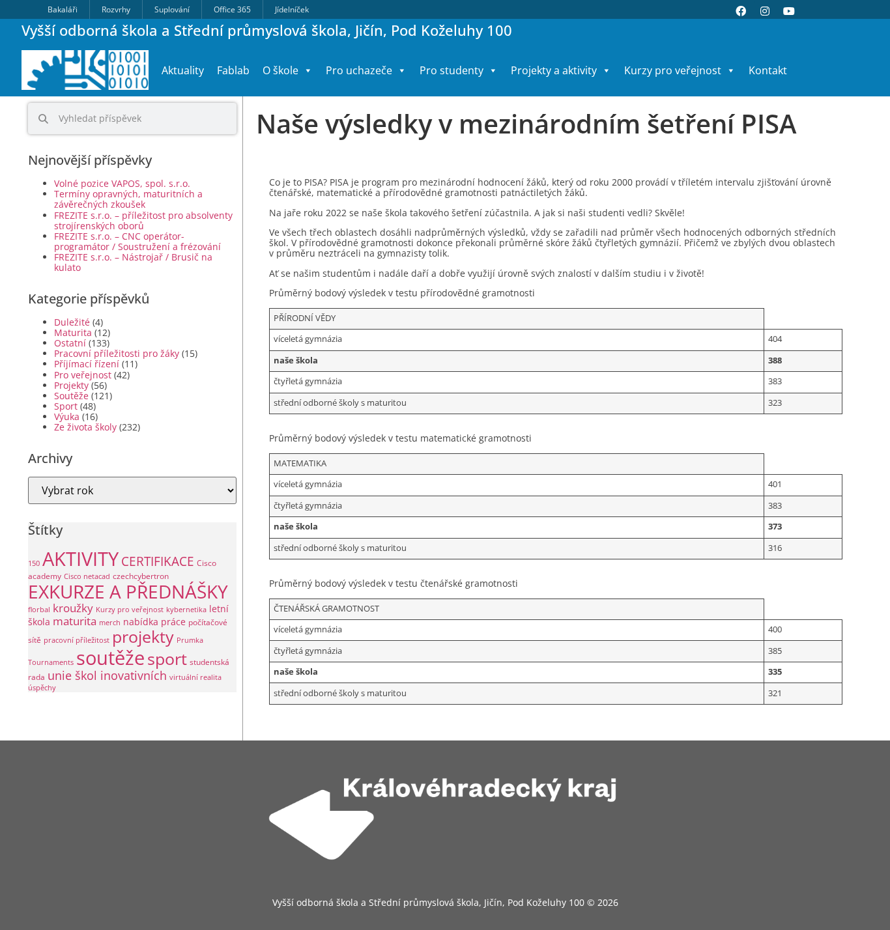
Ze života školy (85, 427)
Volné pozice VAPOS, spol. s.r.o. (122, 183)
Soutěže (71, 395)
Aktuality (183, 70)
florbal (39, 609)
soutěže (110, 657)
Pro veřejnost (82, 375)
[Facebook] (740, 11)
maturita (74, 620)
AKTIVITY (80, 559)
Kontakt (768, 70)
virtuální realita (195, 677)
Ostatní (70, 343)
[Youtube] (789, 11)
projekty (143, 636)
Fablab (233, 70)
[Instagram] (764, 11)
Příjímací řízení (86, 364)
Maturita (73, 332)
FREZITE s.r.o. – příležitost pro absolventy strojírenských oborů (143, 220)
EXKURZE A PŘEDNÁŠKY (128, 591)
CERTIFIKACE (157, 561)
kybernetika (186, 609)
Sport (66, 406)
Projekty (71, 385)
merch (110, 622)
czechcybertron (141, 576)
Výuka (66, 416)
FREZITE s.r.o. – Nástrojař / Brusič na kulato (133, 262)
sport (167, 658)
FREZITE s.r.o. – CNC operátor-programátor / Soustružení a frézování (137, 241)
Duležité (72, 322)
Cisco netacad (87, 576)
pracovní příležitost (76, 640)
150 (34, 563)
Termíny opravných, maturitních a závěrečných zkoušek (128, 199)
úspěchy (42, 687)
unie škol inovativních (107, 675)
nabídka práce (154, 621)
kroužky (73, 607)
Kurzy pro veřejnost (130, 609)
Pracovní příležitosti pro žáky (116, 353)
